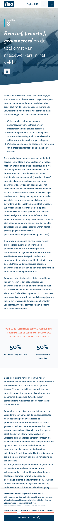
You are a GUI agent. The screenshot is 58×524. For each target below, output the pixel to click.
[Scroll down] (7, 71)
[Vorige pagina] (44, 4)
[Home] (9, 4)
